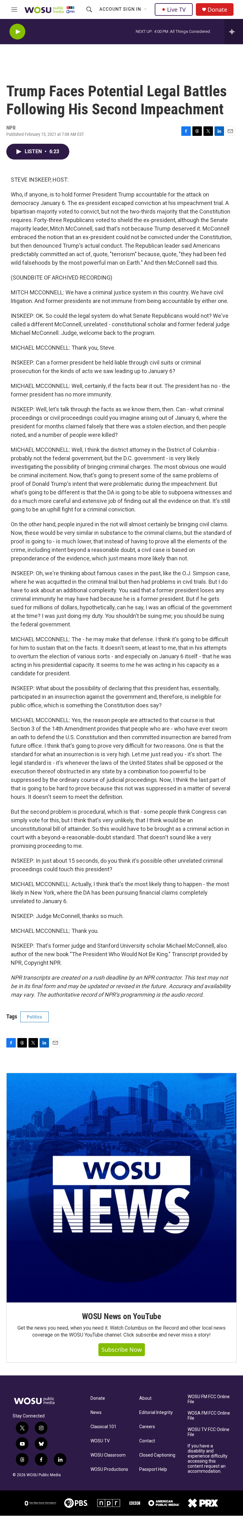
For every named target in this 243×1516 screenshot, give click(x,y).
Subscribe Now (122, 1349)
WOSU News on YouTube (121, 1316)
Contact (147, 1441)
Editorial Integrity (156, 1412)
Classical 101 (103, 1426)
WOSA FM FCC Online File (209, 1416)
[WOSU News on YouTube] (121, 1187)
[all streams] (233, 31)
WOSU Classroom (108, 1455)
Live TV (176, 9)
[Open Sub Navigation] (145, 9)
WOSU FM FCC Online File (209, 1399)
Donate (217, 9)
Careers (147, 1426)
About (145, 1398)
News (96, 1412)
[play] (17, 31)
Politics (34, 1016)
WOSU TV (100, 1441)
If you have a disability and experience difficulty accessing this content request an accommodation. (207, 1459)
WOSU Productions (109, 1469)
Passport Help (153, 1469)
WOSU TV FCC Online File (208, 1432)
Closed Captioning (157, 1455)
